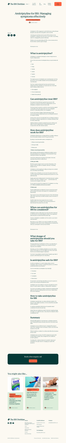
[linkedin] (11, 423)
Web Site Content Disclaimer (54, 438)
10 (36, 175)
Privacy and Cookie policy (37, 438)
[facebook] (8, 423)
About (26, 420)
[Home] (16, 4)
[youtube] (13, 423)
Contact (50, 420)
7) (46, 159)
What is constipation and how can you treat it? (41, 184)
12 (50, 268)
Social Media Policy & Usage (46, 438)
